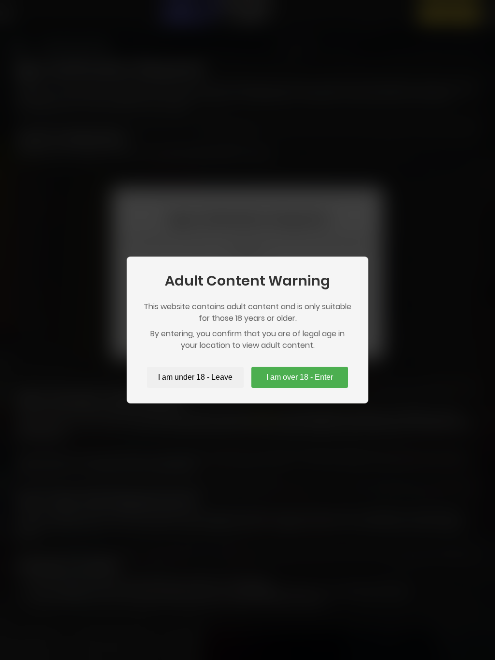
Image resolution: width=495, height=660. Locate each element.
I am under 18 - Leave (195, 377)
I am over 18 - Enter (299, 377)
